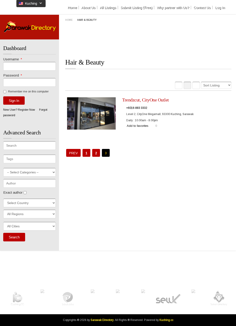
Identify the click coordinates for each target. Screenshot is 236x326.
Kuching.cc (166, 320)
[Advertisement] (149, 40)
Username (12, 59)
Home (72, 7)
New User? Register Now (19, 109)
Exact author (13, 192)
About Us (88, 7)
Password (12, 75)
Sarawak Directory (102, 320)
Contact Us (202, 7)
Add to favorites (137, 125)
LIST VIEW (187, 85)
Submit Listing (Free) (136, 7)
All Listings (108, 7)
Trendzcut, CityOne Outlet (145, 99)
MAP (196, 85)
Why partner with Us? (173, 7)
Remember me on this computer (28, 91)
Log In (220, 7)
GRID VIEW (178, 85)
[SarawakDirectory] (29, 27)
